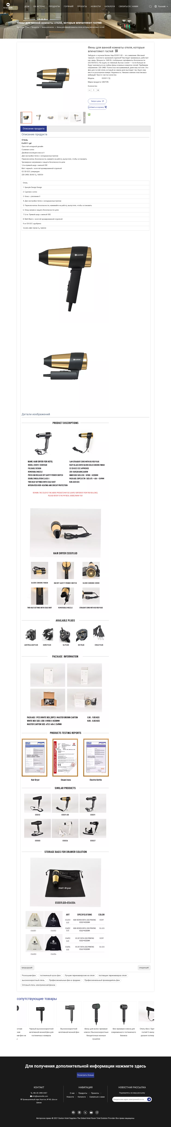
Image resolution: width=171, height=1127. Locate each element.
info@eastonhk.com (40, 1096)
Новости (70, 1097)
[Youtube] (91, 1112)
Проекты (95, 1093)
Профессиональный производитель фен (102, 980)
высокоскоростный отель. (33, 980)
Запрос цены (96, 101)
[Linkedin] (79, 1112)
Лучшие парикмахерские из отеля (79, 975)
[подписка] (149, 1099)
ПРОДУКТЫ (54, 6)
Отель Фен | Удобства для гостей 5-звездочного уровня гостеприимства (140, 1032)
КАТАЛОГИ (110, 6)
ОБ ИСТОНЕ (39, 6)
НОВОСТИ (96, 6)
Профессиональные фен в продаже (64, 980)
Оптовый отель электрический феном (38, 985)
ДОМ (27, 6)
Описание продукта (33, 128)
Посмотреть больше (85, 1075)
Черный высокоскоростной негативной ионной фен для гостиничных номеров (30, 1032)
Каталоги (82, 1097)
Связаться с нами (97, 1097)
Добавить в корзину (96, 107)
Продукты (82, 1093)
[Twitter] (85, 1112)
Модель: (91, 78)
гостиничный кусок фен (50, 975)
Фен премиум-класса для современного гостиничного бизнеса (113, 1032)
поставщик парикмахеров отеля (113, 975)
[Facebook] (73, 1112)
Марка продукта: (94, 82)
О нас (72, 1093)
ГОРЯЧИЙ (68, 6)
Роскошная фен (29, 975)
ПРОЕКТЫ (82, 6)
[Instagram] (97, 1112)
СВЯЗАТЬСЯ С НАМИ (128, 6)
